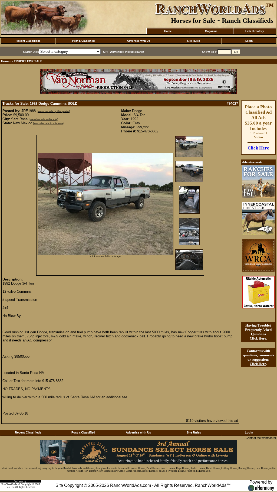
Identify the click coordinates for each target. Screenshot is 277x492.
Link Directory (254, 31)
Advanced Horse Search (127, 51)
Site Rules (193, 40)
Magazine (211, 31)
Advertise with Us (138, 40)
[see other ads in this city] (43, 119)
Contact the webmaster (261, 437)
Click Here (258, 148)
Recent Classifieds (28, 40)
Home (168, 31)
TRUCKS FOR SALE (28, 61)
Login (249, 40)
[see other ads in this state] (48, 123)
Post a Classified (83, 40)
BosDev (10, 487)
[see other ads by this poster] (53, 111)
